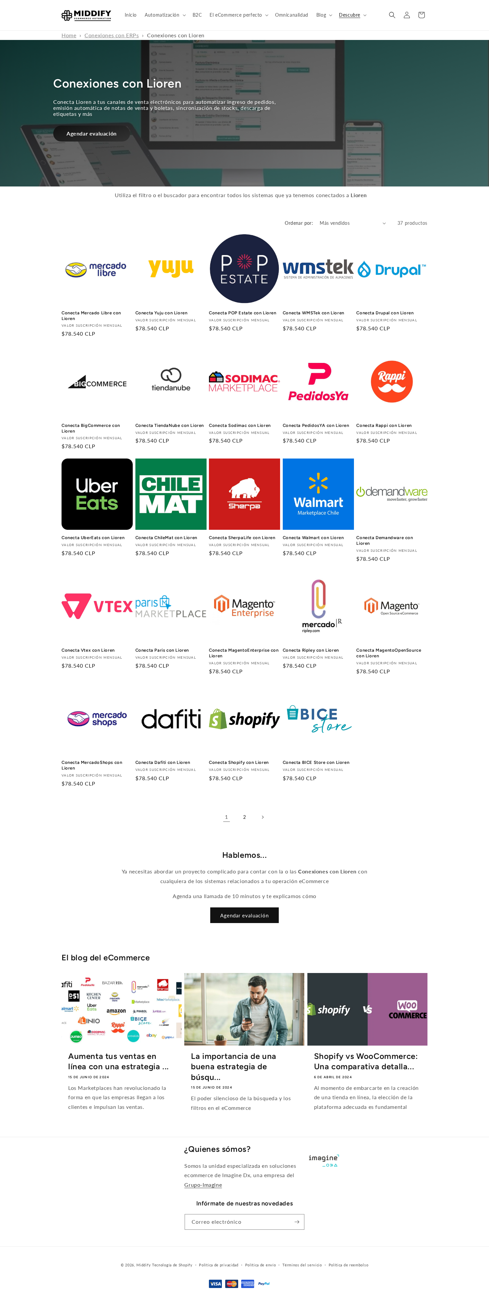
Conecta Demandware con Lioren (384, 540)
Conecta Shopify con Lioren (239, 762)
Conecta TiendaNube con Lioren (169, 425)
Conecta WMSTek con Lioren (313, 312)
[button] (164, 15)
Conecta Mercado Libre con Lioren (91, 315)
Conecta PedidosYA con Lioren (316, 425)
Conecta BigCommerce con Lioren (91, 428)
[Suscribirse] (296, 1222)
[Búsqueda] (392, 15)
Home (69, 35)
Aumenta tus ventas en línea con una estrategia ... (118, 1061)
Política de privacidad (218, 1265)
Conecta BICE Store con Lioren (316, 762)
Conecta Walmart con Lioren (313, 537)
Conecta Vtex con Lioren (88, 650)
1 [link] (226, 816)
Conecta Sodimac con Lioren (240, 425)
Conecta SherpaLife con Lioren (242, 537)
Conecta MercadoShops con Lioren (92, 765)
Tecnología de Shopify (172, 1265)
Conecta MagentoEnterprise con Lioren (243, 653)
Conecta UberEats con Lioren (93, 537)
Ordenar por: (299, 223)
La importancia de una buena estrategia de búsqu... (233, 1066)
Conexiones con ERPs (111, 35)
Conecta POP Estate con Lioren (242, 312)
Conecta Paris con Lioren (162, 650)
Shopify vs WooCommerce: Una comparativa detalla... (366, 1061)
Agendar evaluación (92, 133)
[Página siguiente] (262, 817)
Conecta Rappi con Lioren (383, 425)
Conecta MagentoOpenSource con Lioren (388, 653)
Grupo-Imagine (203, 1184)
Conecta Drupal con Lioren (384, 312)
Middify (143, 1265)
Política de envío (260, 1265)
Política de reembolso (349, 1265)
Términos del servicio (302, 1265)
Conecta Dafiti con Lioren (162, 762)
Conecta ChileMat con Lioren (166, 537)
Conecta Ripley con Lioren (311, 650)
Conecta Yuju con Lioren (161, 312)
